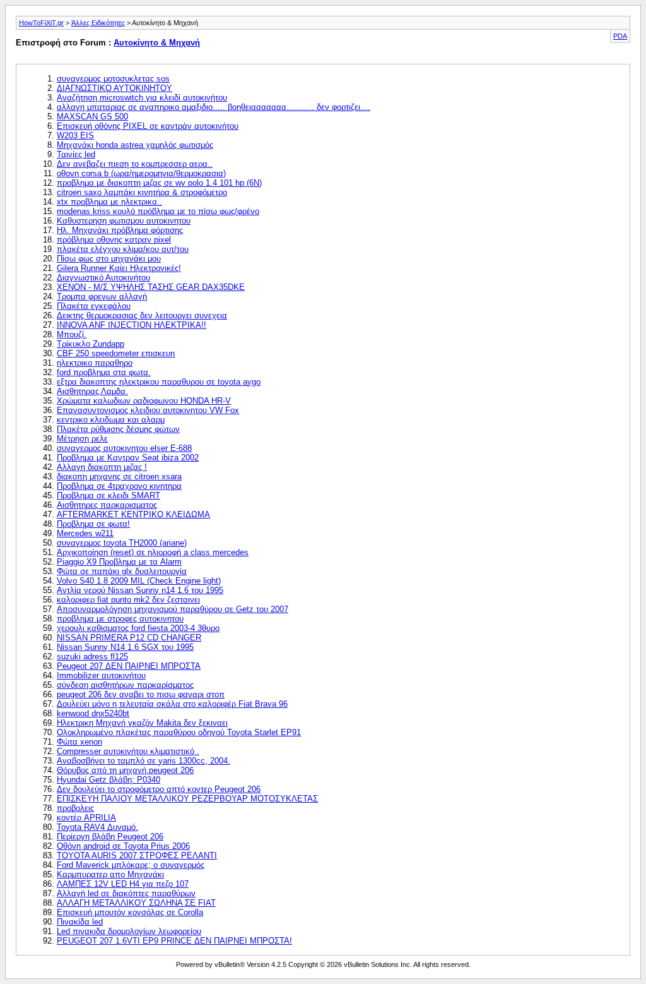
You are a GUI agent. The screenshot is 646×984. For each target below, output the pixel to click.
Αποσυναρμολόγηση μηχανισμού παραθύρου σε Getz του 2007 (172, 609)
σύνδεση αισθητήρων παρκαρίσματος (125, 685)
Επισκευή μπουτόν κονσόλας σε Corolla (130, 912)
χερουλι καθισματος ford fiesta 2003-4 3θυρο (138, 628)
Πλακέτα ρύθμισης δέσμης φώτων (118, 429)
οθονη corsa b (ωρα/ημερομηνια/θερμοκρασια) (141, 173)
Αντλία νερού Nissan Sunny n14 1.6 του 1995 (140, 590)
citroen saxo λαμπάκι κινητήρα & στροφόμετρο (142, 192)
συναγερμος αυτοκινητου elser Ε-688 (124, 448)
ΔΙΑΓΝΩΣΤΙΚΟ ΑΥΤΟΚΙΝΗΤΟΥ (114, 88)
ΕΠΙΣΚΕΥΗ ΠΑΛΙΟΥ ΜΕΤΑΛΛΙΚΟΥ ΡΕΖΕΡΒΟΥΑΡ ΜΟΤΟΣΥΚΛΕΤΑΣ (187, 798)
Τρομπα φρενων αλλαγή (102, 296)
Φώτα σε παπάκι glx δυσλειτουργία (122, 571)
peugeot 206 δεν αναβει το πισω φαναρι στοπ (141, 694)
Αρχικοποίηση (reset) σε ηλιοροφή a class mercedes (153, 552)
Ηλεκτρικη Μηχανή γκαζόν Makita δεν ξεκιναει (142, 723)
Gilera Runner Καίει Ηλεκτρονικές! (119, 268)
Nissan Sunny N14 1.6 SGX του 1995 (125, 647)
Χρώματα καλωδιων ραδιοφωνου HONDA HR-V (144, 400)
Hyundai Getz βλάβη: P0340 (108, 779)
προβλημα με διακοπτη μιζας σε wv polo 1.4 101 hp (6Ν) (159, 183)
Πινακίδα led (80, 922)
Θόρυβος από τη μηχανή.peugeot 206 (125, 770)
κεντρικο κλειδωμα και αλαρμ (111, 419)
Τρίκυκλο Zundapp (90, 344)
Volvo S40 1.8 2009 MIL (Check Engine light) (139, 580)
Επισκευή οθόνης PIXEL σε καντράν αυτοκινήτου (147, 126)
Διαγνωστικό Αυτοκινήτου (103, 277)
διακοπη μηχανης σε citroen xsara (119, 476)
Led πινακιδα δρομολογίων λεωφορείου (129, 931)
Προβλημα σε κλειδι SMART (108, 495)
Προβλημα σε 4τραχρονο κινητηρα (119, 486)
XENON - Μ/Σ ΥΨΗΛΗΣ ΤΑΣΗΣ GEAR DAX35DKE (151, 287)
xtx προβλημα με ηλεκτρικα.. (109, 202)
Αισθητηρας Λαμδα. (92, 391)
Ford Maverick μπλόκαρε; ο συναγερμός (130, 865)
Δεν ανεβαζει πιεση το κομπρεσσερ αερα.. (135, 164)
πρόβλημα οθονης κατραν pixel (114, 239)
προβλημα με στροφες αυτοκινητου (120, 618)
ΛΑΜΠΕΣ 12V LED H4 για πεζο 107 (123, 884)
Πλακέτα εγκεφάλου (94, 306)
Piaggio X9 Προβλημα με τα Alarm (119, 562)
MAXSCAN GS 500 (92, 116)
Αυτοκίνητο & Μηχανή (157, 42)
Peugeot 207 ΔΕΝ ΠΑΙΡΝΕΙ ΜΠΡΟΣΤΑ (129, 666)
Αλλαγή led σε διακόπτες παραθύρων (126, 893)
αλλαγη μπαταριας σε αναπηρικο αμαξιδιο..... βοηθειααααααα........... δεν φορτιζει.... (213, 107)
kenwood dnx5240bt (93, 713)
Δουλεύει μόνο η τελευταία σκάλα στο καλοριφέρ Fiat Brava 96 (172, 704)
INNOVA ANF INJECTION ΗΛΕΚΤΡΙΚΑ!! (131, 325)
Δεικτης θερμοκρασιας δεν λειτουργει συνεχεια (142, 315)
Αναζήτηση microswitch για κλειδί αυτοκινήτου (142, 97)
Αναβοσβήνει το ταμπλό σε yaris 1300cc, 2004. (143, 760)
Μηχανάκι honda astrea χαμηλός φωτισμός (135, 145)
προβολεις (75, 808)
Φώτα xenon (79, 742)
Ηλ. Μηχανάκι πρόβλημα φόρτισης (120, 230)
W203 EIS (75, 135)
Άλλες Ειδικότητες (98, 23)
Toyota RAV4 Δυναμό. (97, 827)
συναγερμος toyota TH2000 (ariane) (122, 543)
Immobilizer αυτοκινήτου (101, 675)
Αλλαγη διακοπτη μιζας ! (102, 467)
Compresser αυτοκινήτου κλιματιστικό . (128, 751)
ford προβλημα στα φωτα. (104, 372)
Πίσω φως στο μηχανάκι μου (109, 258)
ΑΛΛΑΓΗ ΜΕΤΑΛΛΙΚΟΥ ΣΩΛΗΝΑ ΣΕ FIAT (136, 903)
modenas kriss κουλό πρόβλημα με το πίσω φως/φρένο (158, 211)
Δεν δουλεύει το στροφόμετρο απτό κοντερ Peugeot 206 (159, 789)
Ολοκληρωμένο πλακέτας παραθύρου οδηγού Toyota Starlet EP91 (179, 732)
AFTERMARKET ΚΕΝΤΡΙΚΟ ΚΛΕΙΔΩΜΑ (133, 514)
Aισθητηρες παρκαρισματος (107, 505)
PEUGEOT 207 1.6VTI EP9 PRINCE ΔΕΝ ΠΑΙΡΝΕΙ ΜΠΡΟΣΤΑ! (174, 940)
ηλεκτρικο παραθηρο (94, 363)
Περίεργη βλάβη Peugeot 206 (110, 836)
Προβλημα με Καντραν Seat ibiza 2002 (128, 457)
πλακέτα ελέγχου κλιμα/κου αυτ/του (123, 249)
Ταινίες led (76, 154)
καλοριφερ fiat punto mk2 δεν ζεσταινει (128, 599)
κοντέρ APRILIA (86, 817)
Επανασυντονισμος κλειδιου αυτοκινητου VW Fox (148, 410)
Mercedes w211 (85, 533)
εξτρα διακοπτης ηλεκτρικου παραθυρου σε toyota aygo (159, 382)
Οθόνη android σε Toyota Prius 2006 (123, 846)
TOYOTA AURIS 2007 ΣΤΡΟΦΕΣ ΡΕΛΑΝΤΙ (137, 855)
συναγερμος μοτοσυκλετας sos (113, 78)
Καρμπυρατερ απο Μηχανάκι (110, 874)
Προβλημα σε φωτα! (93, 524)
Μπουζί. (71, 334)
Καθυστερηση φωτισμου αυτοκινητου (124, 220)
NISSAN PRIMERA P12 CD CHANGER (129, 637)
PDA (620, 36)
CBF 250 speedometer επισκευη (116, 353)
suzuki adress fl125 (92, 656)
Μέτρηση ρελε (82, 438)
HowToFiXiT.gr (41, 23)
